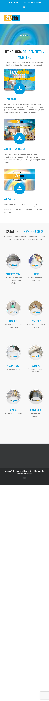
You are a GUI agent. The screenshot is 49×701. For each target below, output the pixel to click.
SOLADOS (36, 365)
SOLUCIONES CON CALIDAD (15, 148)
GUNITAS (13, 409)
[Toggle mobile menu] (44, 16)
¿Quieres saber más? (24, 35)
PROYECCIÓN (35, 321)
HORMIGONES (35, 409)
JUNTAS (36, 274)
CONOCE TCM (9, 198)
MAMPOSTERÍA (13, 365)
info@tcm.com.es (34, 2)
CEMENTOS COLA (13, 274)
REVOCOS (13, 321)
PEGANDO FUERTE (11, 98)
